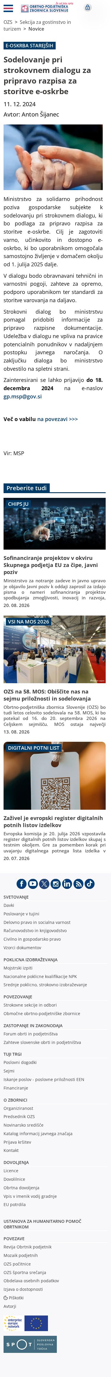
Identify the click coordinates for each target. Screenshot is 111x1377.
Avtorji (10, 1306)
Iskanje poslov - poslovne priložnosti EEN (44, 1079)
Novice (36, 29)
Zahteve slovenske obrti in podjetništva (42, 1042)
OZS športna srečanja (25, 1272)
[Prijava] (87, 7)
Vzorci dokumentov (22, 947)
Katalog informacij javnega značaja (38, 1133)
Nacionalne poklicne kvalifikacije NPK (40, 976)
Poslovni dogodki (20, 1062)
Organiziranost (18, 1108)
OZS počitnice (17, 1264)
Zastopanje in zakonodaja (33, 1025)
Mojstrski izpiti (18, 968)
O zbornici (15, 1100)
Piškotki (16, 1297)
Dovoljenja (16, 1162)
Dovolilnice (14, 1179)
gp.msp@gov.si (23, 396)
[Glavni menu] (8, 9)
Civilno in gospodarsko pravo (32, 939)
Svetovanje (16, 897)
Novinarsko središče (24, 1125)
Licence (11, 1170)
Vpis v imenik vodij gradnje (30, 1196)
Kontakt (11, 1150)
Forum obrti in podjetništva (31, 1034)
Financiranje (16, 1088)
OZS (8, 22)
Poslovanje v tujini (21, 914)
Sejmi (9, 1071)
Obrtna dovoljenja (21, 1187)
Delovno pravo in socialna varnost (37, 922)
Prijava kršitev (17, 1142)
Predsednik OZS (19, 1116)
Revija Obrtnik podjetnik (28, 1247)
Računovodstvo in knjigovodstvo (35, 930)
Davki (9, 905)
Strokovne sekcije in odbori (30, 1005)
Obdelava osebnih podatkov (31, 1280)
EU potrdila (15, 1204)
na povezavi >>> (57, 419)
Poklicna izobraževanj (29, 959)
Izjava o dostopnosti (23, 1289)
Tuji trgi (13, 1054)
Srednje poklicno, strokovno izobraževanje (45, 984)
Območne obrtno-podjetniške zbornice (42, 1013)
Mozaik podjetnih (21, 1255)
